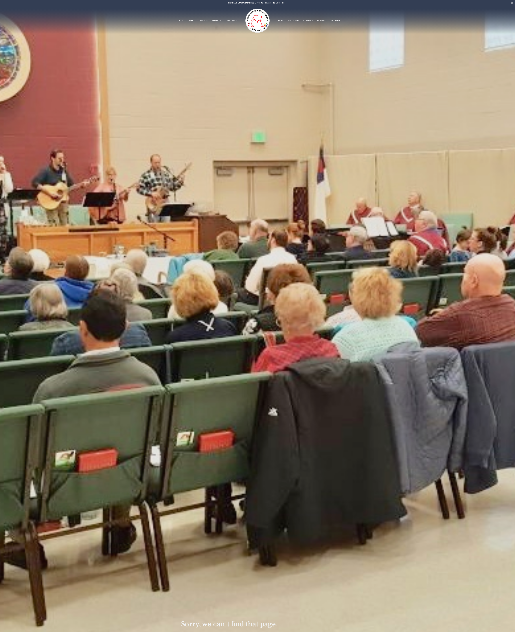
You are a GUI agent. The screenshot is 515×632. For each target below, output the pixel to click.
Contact (308, 20)
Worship (216, 20)
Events (203, 20)
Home (181, 20)
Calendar (335, 20)
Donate (321, 20)
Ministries (293, 20)
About (192, 20)
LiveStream (231, 20)
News (280, 20)
